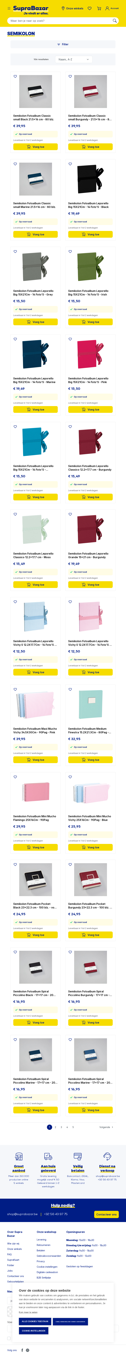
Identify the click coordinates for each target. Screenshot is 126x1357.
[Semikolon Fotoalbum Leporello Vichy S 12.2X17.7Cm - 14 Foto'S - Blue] (35, 617)
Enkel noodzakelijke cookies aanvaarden (70, 1321)
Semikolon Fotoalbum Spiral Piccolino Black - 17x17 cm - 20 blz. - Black (33, 993)
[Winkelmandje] (99, 8)
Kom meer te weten (28, 1312)
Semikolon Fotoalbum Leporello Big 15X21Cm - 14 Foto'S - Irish (88, 292)
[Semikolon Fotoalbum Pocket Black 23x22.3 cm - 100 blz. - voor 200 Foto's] (35, 879)
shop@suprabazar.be (22, 1214)
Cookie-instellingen (33, 1331)
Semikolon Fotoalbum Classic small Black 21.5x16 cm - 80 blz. (33, 117)
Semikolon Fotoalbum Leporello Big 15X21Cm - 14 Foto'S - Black (88, 205)
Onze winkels (14, 1249)
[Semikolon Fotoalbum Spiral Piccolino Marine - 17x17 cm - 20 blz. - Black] (35, 1055)
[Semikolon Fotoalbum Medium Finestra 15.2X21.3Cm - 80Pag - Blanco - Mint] (90, 704)
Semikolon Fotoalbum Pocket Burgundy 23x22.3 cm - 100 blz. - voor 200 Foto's (89, 905)
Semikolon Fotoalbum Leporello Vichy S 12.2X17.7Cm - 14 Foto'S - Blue (34, 643)
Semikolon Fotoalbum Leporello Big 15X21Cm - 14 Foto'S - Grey (33, 292)
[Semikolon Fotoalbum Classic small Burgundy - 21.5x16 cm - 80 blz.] (90, 91)
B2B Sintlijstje (44, 1277)
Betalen (41, 1250)
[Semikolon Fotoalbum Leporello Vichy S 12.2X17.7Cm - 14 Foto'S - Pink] (90, 617)
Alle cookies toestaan (35, 1321)
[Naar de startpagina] (31, 10)
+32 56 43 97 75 (56, 1214)
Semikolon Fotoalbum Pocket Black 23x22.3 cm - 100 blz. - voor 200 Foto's (35, 905)
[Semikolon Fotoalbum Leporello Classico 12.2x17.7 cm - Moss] (35, 529)
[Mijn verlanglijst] (90, 8)
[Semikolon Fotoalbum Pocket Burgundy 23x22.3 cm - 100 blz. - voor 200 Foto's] (90, 879)
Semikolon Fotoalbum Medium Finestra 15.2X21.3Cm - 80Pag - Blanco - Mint (88, 730)
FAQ (9, 1254)
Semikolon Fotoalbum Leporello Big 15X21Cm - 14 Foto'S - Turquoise (33, 467)
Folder (10, 1265)
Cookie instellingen (47, 1266)
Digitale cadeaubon (47, 1272)
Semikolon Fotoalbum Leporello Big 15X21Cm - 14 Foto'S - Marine (34, 380)
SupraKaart (13, 1259)
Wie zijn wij (13, 1243)
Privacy (41, 1261)
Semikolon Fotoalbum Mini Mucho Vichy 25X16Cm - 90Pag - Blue (89, 818)
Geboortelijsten (15, 1281)
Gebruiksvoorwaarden (49, 1255)
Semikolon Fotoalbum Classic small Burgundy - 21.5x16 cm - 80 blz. (89, 117)
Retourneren (43, 1245)
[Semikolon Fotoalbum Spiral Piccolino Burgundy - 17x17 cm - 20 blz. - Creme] (90, 967)
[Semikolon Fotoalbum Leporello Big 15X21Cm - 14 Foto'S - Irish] (90, 266)
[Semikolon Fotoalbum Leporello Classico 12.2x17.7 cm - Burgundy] (90, 442)
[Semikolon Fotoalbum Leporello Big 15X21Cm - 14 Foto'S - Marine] (35, 354)
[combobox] (59, 20)
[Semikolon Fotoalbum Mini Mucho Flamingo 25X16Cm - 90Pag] (35, 792)
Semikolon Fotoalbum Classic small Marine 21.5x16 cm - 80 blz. (34, 205)
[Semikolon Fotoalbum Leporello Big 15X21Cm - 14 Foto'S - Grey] (35, 266)
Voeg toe (38, 146)
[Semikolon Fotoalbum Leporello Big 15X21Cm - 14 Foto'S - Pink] (90, 354)
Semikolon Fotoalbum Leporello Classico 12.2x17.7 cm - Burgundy (89, 467)
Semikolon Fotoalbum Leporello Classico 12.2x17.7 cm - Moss (33, 555)
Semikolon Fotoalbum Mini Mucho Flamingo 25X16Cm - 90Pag (34, 818)
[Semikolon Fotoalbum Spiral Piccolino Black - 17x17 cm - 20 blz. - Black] (35, 967)
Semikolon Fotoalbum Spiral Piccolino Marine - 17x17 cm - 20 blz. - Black (34, 1080)
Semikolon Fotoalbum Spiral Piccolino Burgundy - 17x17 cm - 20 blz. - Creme (89, 993)
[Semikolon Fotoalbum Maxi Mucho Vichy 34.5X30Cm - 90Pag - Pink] (35, 704)
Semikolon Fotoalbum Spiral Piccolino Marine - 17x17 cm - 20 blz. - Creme (89, 1080)
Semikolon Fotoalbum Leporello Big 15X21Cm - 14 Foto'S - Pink (88, 380)
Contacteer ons (106, 1214)
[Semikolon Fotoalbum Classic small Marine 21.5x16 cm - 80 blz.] (35, 179)
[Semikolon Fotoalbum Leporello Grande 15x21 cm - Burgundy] (90, 529)
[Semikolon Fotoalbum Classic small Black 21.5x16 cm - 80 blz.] (35, 91)
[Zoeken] (115, 20)
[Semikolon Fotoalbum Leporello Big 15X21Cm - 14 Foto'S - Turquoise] (35, 442)
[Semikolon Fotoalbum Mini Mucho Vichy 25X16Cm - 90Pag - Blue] (90, 792)
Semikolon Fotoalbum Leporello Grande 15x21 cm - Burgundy (88, 555)
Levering (41, 1239)
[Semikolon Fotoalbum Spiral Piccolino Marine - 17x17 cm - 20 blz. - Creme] (90, 1055)
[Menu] (9, 8)
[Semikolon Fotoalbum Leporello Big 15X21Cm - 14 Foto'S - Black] (90, 179)
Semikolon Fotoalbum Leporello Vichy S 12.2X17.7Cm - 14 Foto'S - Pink (89, 643)
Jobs (10, 1270)
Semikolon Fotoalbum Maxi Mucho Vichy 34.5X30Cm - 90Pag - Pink (35, 730)
